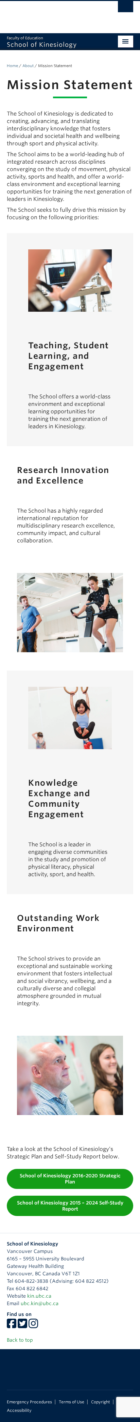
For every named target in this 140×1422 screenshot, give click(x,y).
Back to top (20, 1340)
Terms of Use (71, 1402)
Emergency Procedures (29, 1402)
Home (12, 65)
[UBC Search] (125, 8)
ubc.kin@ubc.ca (39, 1303)
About (28, 65)
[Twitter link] (22, 1325)
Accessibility (19, 1410)
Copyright (100, 1402)
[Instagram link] (33, 1325)
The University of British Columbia (51, 14)
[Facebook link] (11, 1325)
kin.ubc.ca (39, 1296)
